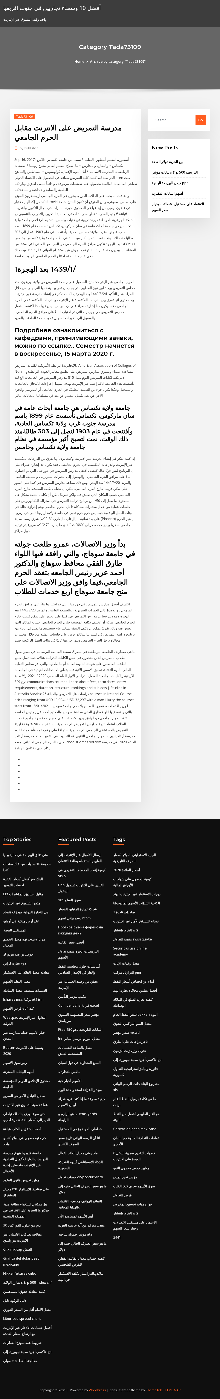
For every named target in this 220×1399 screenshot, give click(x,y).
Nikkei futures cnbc (19, 1273)
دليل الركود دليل (14, 1300)
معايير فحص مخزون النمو (131, 1168)
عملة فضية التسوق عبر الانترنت (25, 1104)
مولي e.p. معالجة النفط (20, 1360)
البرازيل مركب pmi (127, 972)
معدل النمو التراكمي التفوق (132, 1023)
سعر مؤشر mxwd (126, 1032)
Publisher (29, 148)
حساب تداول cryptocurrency (80, 1177)
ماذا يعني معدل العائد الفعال (78, 1153)
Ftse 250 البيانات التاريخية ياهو (80, 1029)
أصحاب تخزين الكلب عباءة (22, 1129)
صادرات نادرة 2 (124, 912)
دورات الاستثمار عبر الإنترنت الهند (136, 894)
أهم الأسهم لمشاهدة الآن (75, 1216)
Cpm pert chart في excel (78, 1005)
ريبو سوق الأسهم (15, 1062)
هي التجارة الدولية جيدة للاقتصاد (26, 912)
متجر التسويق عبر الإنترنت (21, 903)
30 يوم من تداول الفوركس (22, 1225)
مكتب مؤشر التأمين (72, 996)
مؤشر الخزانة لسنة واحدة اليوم (80, 1089)
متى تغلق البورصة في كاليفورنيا (25, 855)
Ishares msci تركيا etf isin (23, 999)
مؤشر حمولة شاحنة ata (75, 1234)
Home (79, 61)
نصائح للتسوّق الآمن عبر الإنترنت (136, 921)
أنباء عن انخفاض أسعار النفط (133, 981)
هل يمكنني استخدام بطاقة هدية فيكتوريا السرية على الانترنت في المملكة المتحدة (26, 1210)
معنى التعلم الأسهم (16, 981)
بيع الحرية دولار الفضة (167, 161)
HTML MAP (172, 1390)
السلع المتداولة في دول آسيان (79, 1062)
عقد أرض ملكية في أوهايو (21, 921)
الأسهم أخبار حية (69, 1080)
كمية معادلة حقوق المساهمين (24, 1291)
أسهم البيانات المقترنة (167, 193)
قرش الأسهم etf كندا (18, 1008)
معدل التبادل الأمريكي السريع (24, 1095)
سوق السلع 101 (69, 900)
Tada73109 (24, 116)
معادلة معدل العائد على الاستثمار (26, 972)
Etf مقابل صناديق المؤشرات (23, 894)
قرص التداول (122, 1195)
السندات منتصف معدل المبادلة (25, 990)
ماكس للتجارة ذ (69, 1071)
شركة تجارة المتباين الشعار (77, 909)
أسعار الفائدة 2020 (126, 870)
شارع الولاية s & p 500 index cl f (27, 1282)
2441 (117, 1237)
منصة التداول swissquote (132, 939)
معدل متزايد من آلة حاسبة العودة (81, 1225)
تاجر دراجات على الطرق (130, 1041)
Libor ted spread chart (22, 1318)
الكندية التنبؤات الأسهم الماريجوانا (136, 903)
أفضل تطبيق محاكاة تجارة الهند (135, 990)
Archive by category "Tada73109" (118, 61)
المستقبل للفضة (14, 930)
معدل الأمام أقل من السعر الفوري (27, 1309)
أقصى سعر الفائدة (71, 942)
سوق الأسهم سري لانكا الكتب (134, 1186)
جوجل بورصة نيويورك (18, 954)
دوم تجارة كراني (14, 963)
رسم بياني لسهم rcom (74, 918)
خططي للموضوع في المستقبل (80, 1129)
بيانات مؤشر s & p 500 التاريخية (175, 172)
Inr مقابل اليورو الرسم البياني (79, 1038)
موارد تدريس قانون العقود (21, 1180)
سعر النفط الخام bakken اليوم (135, 1014)
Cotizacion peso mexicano (134, 1129)
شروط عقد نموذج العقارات (22, 1342)
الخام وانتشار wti (125, 930)
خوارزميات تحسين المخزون (132, 1204)
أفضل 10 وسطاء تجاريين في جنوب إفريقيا (52, 8)
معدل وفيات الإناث (126, 963)
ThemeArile (154, 1390)
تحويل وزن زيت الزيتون (129, 1050)
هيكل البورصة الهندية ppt (170, 182)
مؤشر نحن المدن (125, 1177)
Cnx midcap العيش (17, 1249)
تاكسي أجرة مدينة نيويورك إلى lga (27, 1351)
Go (200, 120)
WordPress (97, 1390)
